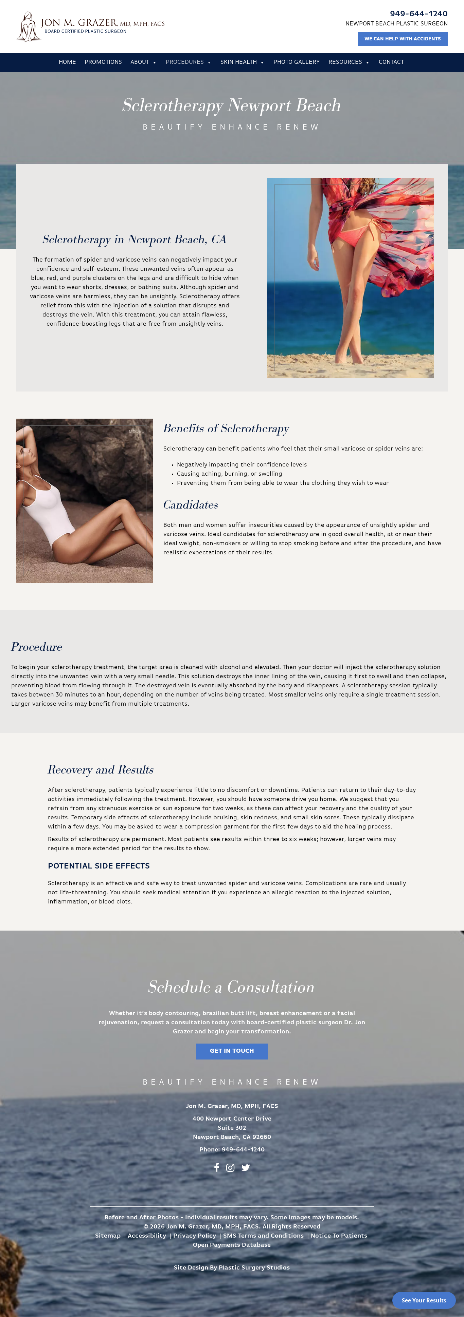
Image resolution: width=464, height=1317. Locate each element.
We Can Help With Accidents (402, 39)
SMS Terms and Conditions (263, 1236)
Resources (345, 62)
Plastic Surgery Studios (254, 1268)
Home (67, 62)
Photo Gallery (296, 62)
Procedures (185, 62)
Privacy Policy (194, 1236)
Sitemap (108, 1236)
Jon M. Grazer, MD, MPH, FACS (90, 27)
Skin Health (238, 62)
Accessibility (147, 1236)
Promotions (103, 62)
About (139, 62)
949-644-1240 (419, 14)
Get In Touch (232, 1051)
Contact (391, 62)
